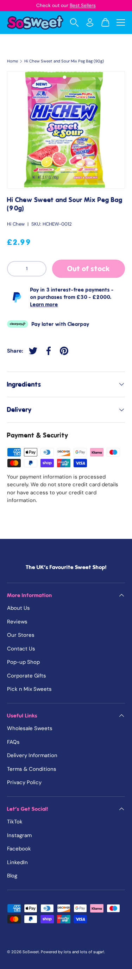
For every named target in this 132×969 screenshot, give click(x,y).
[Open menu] (120, 22)
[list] (66, 130)
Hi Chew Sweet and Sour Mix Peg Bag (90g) (64, 61)
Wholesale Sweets (29, 728)
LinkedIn (17, 862)
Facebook (19, 848)
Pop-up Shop (23, 662)
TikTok (15, 821)
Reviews (17, 621)
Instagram (19, 835)
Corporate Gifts (26, 675)
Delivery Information (32, 755)
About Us (18, 608)
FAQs (13, 742)
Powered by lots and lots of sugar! (72, 951)
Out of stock (88, 269)
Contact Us (21, 648)
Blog (12, 875)
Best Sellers (83, 5)
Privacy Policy (24, 782)
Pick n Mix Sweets (29, 689)
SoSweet (31, 951)
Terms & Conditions (31, 769)
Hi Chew (16, 224)
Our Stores (20, 635)
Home (12, 61)
